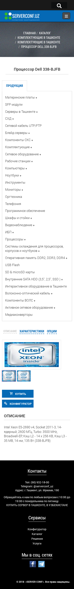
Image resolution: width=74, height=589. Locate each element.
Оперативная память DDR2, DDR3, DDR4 (35, 258)
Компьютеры (15, 168)
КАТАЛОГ (45, 33)
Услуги (37, 543)
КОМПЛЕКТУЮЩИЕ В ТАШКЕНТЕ (39, 37)
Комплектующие (17, 147)
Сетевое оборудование (22, 154)
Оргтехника (13, 196)
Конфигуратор (37, 529)
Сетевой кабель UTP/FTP (23, 125)
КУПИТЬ (20, 394)
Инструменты (15, 182)
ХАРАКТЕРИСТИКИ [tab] (32, 331)
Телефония (13, 204)
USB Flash (12, 265)
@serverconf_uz (43, 486)
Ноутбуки (12, 175)
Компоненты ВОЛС (19, 300)
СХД (8, 118)
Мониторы (13, 189)
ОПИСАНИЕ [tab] (10, 331)
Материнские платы (20, 97)
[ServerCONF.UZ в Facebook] (33, 564)
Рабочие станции (17, 161)
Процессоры (14, 239)
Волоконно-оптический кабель (27, 293)
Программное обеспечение (25, 211)
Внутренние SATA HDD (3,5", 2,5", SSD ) (32, 279)
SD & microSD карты (20, 272)
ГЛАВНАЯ (29, 33)
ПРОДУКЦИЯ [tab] (14, 85)
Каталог (37, 534)
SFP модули (13, 104)
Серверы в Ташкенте (20, 111)
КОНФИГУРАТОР (20, 404)
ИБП (8, 232)
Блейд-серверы (16, 133)
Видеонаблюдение (18, 225)
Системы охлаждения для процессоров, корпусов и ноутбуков (34, 248)
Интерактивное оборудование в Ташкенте (36, 286)
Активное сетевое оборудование (29, 307)
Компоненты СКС (18, 140)
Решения (37, 539)
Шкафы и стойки (17, 218)
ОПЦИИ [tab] (52, 331)
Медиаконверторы (19, 314)
